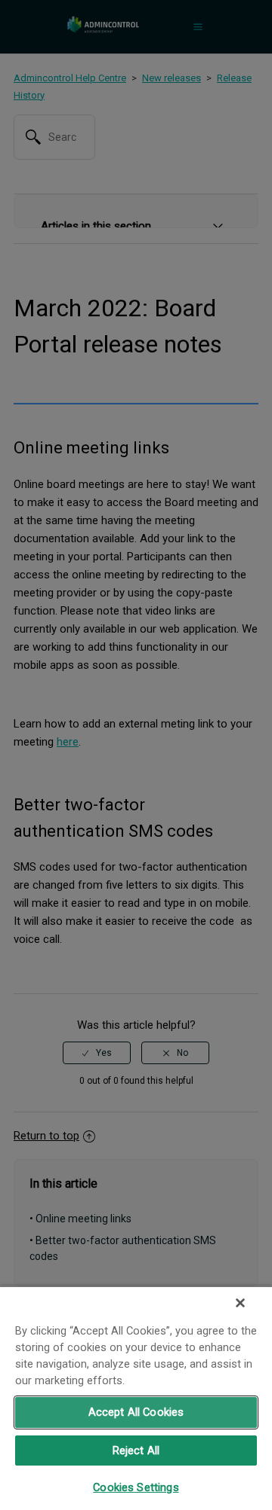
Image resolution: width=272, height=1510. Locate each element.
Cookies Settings (135, 1487)
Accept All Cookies (136, 1412)
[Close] (240, 1302)
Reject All (136, 1450)
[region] (136, 1398)
